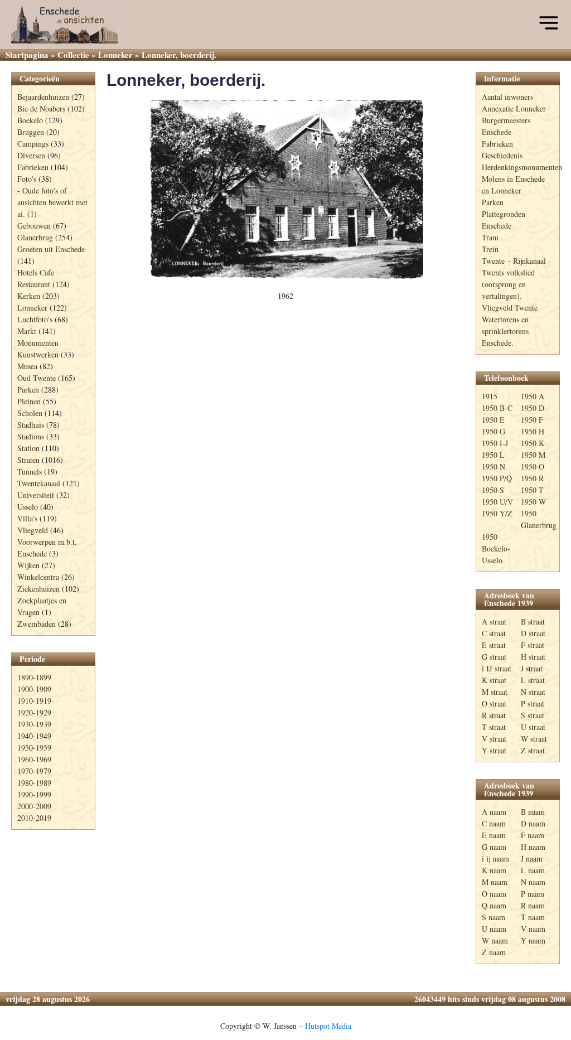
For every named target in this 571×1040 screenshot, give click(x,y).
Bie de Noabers (41, 108)
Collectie (73, 55)
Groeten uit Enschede (51, 249)
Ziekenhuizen (38, 588)
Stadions (30, 436)
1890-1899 (34, 677)
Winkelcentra (38, 577)
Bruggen (30, 132)
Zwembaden (36, 623)
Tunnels (29, 471)
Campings (33, 143)
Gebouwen (34, 225)
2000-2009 (34, 806)
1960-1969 (34, 759)
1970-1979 (34, 771)
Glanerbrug (35, 237)
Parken (28, 389)
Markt (26, 331)
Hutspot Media (328, 1025)
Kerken (28, 296)
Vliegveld (32, 530)
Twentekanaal (38, 483)
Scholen (29, 413)
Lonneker (115, 55)
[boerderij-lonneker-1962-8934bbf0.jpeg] (285, 189)
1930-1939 (34, 724)
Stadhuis (30, 424)
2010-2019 (34, 817)
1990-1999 (34, 794)
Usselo (27, 506)
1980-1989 (34, 782)
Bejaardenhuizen (43, 96)
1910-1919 (34, 700)
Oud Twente (36, 378)
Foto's (26, 178)
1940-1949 (34, 736)
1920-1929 (34, 712)
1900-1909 (34, 689)
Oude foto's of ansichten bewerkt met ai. (52, 202)
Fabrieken (33, 167)
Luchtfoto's (34, 319)
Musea (27, 366)
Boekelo (30, 120)
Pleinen (29, 401)
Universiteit (35, 495)
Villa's (27, 518)
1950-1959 (34, 747)
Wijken (28, 565)
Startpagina (27, 55)
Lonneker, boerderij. (186, 80)
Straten (28, 459)
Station (28, 448)
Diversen (31, 155)
